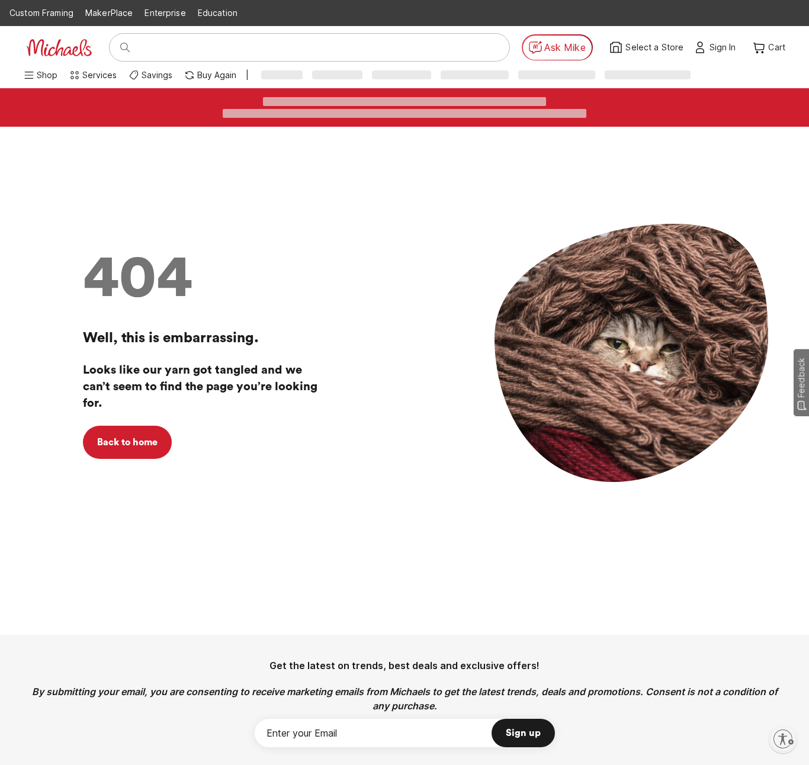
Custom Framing (41, 13)
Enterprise (165, 13)
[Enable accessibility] (783, 739)
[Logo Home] (59, 47)
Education (217, 13)
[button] (726, 47)
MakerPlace (109, 13)
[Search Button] (125, 47)
